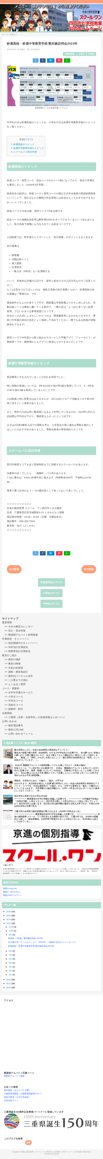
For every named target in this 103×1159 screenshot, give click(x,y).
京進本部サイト (11, 1100)
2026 (8, 911)
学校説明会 (70, 54)
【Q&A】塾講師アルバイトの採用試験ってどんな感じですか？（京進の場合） (50, 765)
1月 (10, 974)
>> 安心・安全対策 (13, 630)
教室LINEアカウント (12, 895)
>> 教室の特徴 (11, 663)
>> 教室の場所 (11, 659)
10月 (11, 931)
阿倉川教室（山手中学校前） (17, 1097)
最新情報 (7, 622)
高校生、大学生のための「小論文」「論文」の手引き (39, 780)
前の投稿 (89, 569)
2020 (8, 987)
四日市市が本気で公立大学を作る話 (30, 796)
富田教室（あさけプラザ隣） (17, 1090)
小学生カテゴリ (51, 593)
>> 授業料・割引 (12, 709)
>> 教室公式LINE (13, 729)
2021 (8, 983)
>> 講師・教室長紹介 (15, 672)
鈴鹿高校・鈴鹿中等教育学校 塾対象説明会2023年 (31, 946)
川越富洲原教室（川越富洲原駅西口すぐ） (23, 1093)
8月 (10, 951)
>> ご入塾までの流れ (15, 680)
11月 (11, 927)
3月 (10, 971)
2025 (8, 915)
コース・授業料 (10, 688)
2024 (8, 919)
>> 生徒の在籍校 (12, 667)
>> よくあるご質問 (13, 684)
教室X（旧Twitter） (12, 892)
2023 (8, 923)
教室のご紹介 (9, 655)
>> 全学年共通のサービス (17, 692)
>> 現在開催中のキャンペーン (20, 643)
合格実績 (7, 713)
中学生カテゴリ (51, 603)
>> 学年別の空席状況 (15, 647)
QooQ (56, 1154)
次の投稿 (14, 569)
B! (50, 60)
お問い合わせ (9, 721)
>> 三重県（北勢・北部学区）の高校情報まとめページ (33, 717)
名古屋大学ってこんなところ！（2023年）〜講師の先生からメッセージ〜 (42, 942)
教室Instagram (10, 888)
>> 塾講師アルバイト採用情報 (20, 634)
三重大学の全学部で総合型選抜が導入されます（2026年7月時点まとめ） (48, 811)
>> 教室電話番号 (12, 725)
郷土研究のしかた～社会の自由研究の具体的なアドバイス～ (42, 750)
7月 (10, 955)
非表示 (28, 139)
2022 (8, 979)
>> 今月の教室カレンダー (17, 626)
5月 (10, 963)
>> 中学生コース (12, 700)
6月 (10, 959)
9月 (10, 935)
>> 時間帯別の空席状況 (16, 651)
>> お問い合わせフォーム (17, 733)
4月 (10, 967)
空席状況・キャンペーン (15, 639)
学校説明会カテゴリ (51, 582)
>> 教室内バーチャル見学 (17, 676)
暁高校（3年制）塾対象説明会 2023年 (25, 938)
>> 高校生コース (12, 705)
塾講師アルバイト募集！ (15, 1076)
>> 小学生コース (12, 696)
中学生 (91, 54)
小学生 (81, 54)
